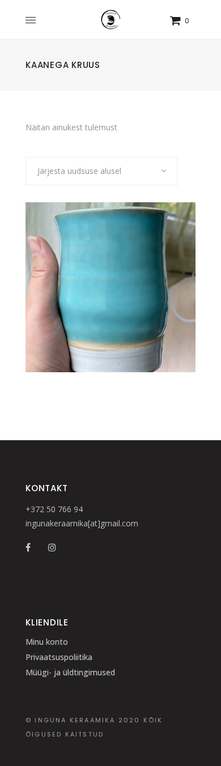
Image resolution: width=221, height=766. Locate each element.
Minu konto (47, 641)
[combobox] (101, 171)
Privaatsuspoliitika (59, 657)
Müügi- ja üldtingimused (70, 672)
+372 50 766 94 (54, 509)
